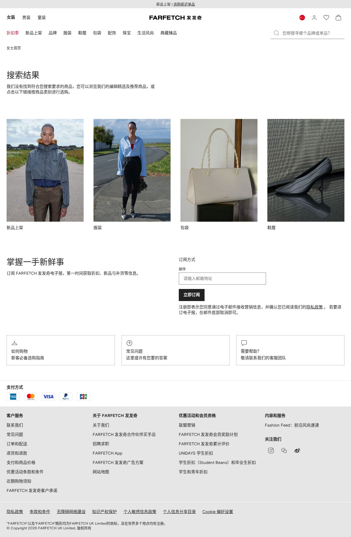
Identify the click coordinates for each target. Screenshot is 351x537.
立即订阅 (191, 295)
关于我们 (101, 425)
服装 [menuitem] (67, 33)
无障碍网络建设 (71, 512)
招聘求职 (101, 444)
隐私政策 (314, 307)
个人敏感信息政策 (139, 512)
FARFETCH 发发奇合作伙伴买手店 (124, 434)
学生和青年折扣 (193, 472)
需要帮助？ (251, 351)
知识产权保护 (104, 512)
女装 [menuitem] (11, 17)
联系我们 (15, 425)
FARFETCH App (107, 453)
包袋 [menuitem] (97, 33)
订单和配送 (17, 444)
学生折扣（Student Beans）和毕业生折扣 (217, 462)
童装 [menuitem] (42, 17)
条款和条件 (40, 512)
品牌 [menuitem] (53, 33)
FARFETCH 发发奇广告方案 (118, 462)
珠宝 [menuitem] (127, 33)
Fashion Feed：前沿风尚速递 (292, 425)
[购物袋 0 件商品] (338, 18)
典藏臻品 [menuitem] (168, 33)
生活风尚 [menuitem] (145, 33)
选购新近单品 (184, 4)
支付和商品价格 (21, 462)
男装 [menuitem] (26, 17)
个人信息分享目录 (179, 512)
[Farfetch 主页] (175, 17)
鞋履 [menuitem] (82, 33)
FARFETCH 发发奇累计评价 (204, 444)
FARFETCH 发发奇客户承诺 (32, 490)
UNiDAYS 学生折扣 (196, 453)
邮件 (182, 269)
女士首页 (14, 48)
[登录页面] (314, 18)
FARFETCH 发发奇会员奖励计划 (208, 434)
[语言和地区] (302, 18)
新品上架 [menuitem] (34, 33)
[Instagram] (271, 450)
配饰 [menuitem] (112, 33)
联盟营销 (187, 425)
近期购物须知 (19, 481)
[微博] (297, 450)
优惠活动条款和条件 (25, 472)
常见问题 (134, 351)
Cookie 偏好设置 (217, 512)
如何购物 (19, 351)
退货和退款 (17, 453)
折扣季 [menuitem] (13, 33)
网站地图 (101, 472)
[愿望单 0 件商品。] (326, 18)
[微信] (284, 450)
